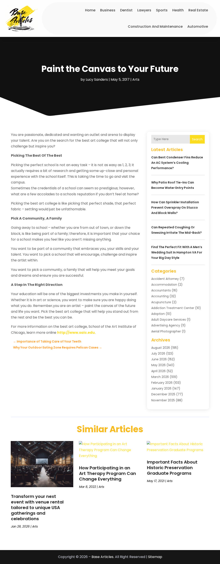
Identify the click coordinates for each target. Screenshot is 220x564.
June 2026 (159, 359)
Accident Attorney (165, 279)
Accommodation (164, 284)
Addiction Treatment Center (172, 308)
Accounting (160, 296)
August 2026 (160, 348)
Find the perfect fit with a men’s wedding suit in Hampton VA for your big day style (176, 252)
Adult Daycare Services (168, 319)
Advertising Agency (165, 325)
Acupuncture (161, 302)
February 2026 (162, 383)
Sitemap (155, 556)
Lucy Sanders (97, 79)
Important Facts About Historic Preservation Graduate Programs (172, 467)
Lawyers (144, 10)
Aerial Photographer (166, 331)
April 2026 (158, 371)
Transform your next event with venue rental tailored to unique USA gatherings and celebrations (37, 507)
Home (90, 10)
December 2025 (163, 394)
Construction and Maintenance (155, 26)
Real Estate (198, 10)
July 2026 (158, 353)
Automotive (197, 26)
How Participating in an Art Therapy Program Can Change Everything (107, 473)
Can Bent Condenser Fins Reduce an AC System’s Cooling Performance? (177, 162)
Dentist (126, 10)
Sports (162, 10)
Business (107, 10)
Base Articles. (103, 556)
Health (178, 10)
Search (197, 139)
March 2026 (160, 377)
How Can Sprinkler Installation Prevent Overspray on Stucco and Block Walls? (175, 207)
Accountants (161, 290)
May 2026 (158, 365)
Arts (135, 79)
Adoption (158, 314)
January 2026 (161, 388)
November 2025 (163, 400)
